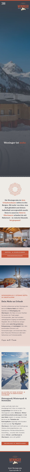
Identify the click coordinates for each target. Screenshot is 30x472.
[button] (15, 252)
